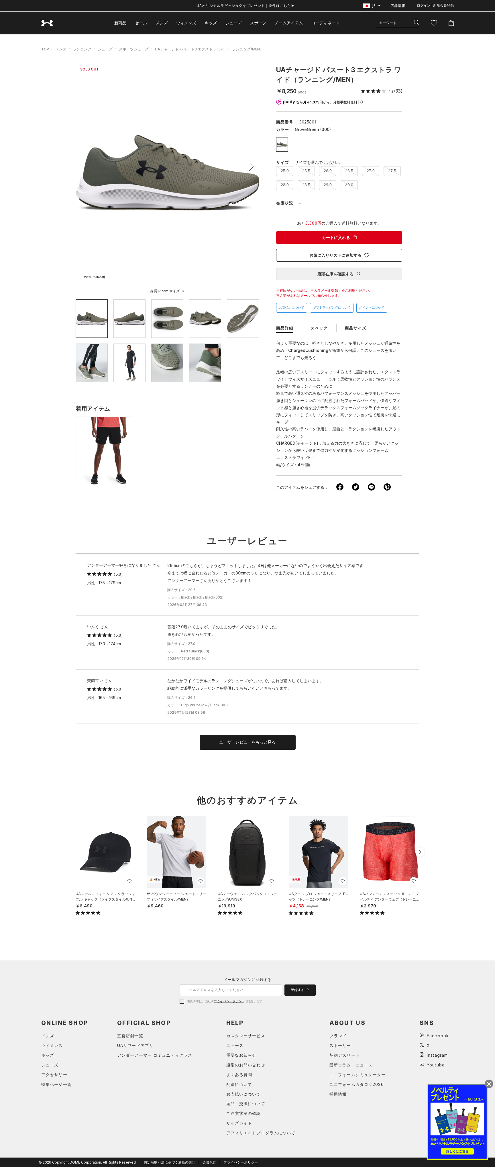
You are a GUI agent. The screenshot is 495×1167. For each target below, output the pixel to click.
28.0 (285, 185)
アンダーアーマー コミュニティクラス (154, 1055)
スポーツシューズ (134, 49)
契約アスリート (344, 1055)
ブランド (338, 1035)
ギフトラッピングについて (332, 307)
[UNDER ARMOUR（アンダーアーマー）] (47, 23)
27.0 (371, 170)
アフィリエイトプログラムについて (261, 1132)
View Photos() (94, 276)
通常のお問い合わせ (245, 1064)
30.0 (349, 185)
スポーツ (258, 22)
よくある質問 (239, 1074)
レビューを (247, 742)
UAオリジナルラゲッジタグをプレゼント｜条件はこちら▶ (246, 5)
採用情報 (338, 1094)
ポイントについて (371, 307)
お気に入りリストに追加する (335, 255)
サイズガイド (239, 1123)
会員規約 (209, 1162)
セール (141, 22)
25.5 (306, 170)
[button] (249, 166)
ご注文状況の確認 (243, 1113)
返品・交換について (245, 1103)
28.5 (306, 185)
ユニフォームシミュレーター (357, 1074)
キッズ (211, 22)
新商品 (120, 22)
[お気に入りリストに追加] (129, 881)
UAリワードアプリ (135, 1045)
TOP (45, 49)
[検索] (416, 23)
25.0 (285, 170)
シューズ (233, 22)
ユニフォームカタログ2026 (356, 1084)
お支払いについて (291, 307)
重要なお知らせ (241, 1055)
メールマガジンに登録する (247, 979)
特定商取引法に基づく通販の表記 (169, 1162)
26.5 (349, 170)
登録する (298, 990)
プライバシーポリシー (229, 1001)
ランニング (82, 49)
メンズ (162, 22)
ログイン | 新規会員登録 (435, 5)
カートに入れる (336, 237)
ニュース (234, 1045)
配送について (239, 1084)
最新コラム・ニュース (351, 1064)
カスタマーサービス (245, 1035)
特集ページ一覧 (56, 1084)
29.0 (328, 185)
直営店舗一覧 (130, 1035)
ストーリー (340, 1045)
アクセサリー (54, 1074)
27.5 (392, 170)
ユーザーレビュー (247, 541)
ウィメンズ (186, 22)
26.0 (328, 170)
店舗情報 (397, 5)
